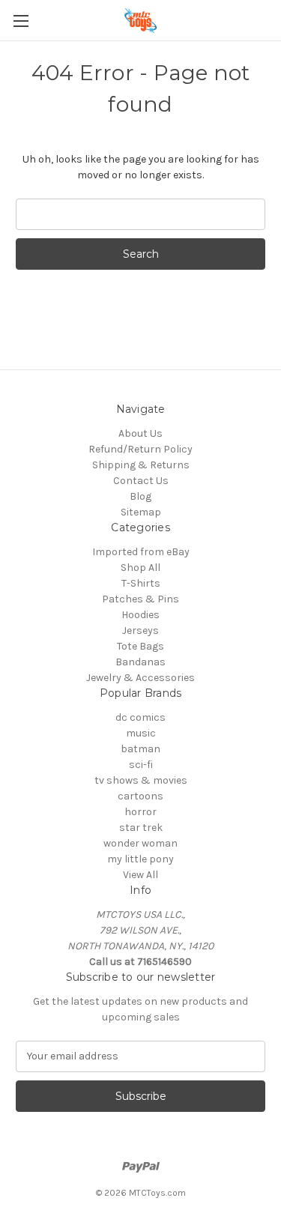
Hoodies (140, 614)
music (141, 733)
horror (140, 811)
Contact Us (141, 480)
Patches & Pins (140, 599)
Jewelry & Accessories (140, 677)
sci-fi (141, 764)
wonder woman (140, 843)
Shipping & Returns (141, 465)
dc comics (140, 717)
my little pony (140, 859)
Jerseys (140, 630)
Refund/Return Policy (140, 449)
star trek (141, 827)
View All (140, 874)
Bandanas (140, 662)
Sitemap (141, 512)
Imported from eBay (141, 551)
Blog (140, 496)
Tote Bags (140, 646)
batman (140, 748)
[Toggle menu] (20, 20)
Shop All (140, 567)
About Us (140, 433)
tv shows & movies (140, 780)
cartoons (140, 796)
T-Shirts (140, 583)
